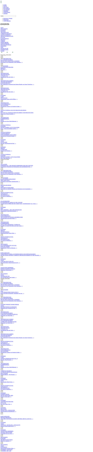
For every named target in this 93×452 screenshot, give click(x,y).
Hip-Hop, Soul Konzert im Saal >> (8, 143)
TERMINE (5, 11)
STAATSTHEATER (5, 201)
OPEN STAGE (4, 98)
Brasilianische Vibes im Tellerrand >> (9, 248)
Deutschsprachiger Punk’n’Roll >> (8, 233)
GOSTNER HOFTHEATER (7, 67)
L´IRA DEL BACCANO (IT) (7, 261)
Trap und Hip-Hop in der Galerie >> (8, 277)
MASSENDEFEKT (5, 232)
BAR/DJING (3, 46)
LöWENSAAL (4, 379)
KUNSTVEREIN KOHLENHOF (8, 179)
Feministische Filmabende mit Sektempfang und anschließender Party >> (16, 166)
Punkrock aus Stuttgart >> (6, 150)
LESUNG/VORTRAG (6, 35)
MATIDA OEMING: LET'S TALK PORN (10, 127)
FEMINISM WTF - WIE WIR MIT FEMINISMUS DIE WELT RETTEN (17, 165)
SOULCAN (3, 402)
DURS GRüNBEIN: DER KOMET (8, 134)
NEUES (5, 6)
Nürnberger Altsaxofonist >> (7, 270)
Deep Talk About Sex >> (6, 158)
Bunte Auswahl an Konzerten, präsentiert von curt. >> (12, 293)
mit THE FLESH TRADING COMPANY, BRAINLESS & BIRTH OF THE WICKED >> (21, 255)
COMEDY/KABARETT (6, 33)
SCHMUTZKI (4, 149)
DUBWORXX (4, 447)
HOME (5, 5)
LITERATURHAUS (5, 133)
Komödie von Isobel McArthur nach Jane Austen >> (12, 225)
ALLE (2, 27)
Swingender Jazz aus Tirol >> (7, 433)
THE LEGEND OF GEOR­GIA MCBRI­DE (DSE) (12, 217)
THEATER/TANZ (5, 32)
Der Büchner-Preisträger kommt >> (8, 136)
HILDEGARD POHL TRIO (7, 395)
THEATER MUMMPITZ (6, 82)
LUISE (2, 96)
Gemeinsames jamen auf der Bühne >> (9, 99)
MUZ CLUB (3, 409)
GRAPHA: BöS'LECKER (6, 432)
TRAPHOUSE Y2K (5, 276)
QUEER (2, 51)
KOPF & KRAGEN (5, 252)
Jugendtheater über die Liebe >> (8, 77)
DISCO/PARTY (4, 28)
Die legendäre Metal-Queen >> (7, 382)
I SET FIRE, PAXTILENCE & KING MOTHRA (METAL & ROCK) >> (17, 418)
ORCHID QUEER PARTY (7, 439)
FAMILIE (3, 41)
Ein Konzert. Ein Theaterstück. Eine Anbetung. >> (12, 62)
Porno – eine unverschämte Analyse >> (9, 128)
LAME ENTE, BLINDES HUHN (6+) (9, 314)
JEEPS (2, 120)
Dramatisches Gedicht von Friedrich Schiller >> (11, 106)
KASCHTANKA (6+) (5, 83)
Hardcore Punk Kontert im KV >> (8, 426)
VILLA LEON (4, 164)
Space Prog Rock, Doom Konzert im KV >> (10, 262)
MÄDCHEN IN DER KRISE (7, 187)
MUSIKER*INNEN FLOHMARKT (9, 307)
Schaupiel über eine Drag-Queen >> (8, 218)
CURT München (7, 20)
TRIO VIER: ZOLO (5, 180)
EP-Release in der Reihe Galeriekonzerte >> (10, 181)
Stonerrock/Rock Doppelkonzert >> (8, 411)
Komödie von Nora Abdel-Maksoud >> (9, 121)
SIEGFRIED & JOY (5, 195)
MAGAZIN (6, 7)
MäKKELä (3, 68)
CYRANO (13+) (4, 75)
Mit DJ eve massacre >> (6, 441)
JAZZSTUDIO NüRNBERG (7, 267)
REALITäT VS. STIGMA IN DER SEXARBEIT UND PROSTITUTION (17, 112)
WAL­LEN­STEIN (4, 105)
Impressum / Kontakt (7, 18)
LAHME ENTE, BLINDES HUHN (8, 321)
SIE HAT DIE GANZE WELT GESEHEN (10, 61)
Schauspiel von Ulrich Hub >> (7, 315)
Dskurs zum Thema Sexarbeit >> (8, 113)
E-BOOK (5, 13)
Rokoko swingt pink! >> (6, 396)
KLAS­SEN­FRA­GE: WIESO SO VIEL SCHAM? (11, 202)
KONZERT (3, 30)
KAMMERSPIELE (5, 118)
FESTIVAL (3, 31)
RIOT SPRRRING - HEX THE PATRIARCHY (11, 209)
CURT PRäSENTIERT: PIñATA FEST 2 (9, 292)
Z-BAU (2, 141)
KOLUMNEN (6, 8)
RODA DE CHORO (5, 246)
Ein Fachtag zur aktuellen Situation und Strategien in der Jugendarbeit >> (16, 188)
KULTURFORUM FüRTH (7, 59)
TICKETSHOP (6, 12)
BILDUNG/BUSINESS (6, 44)
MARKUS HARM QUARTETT (8, 268)
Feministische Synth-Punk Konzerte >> (9, 211)
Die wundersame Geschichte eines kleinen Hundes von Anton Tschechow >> (17, 84)
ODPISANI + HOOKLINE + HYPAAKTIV (10, 425)
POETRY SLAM (4, 48)
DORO (2, 380)
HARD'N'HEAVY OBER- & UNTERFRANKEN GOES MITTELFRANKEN (18, 254)
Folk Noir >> (4, 69)
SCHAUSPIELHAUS (5, 104)
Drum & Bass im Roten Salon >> (8, 448)
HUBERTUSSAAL (5, 394)
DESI (2, 111)
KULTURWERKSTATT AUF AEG (8, 245)
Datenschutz (6, 19)
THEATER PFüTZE (5, 74)
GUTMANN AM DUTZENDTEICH (9, 372)
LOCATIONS (6, 9)
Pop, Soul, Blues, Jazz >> (6, 404)
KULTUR (3, 37)
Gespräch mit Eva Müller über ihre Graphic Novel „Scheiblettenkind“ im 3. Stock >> (19, 203)
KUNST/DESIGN (5, 38)
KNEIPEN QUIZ (4, 49)
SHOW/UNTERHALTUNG (7, 36)
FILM (2, 47)
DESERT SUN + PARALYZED (8, 410)
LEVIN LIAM (4, 142)
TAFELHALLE (4, 193)
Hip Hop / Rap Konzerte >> (7, 359)
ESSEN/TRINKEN (5, 43)
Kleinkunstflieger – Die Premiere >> (8, 374)
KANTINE (3, 126)
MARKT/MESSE (4, 42)
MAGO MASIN (4, 373)
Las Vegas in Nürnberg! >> (7, 196)
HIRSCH (3, 148)
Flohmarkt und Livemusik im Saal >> (9, 308)
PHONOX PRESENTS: (6, 417)
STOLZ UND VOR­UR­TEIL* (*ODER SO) (10, 224)
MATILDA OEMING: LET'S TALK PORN (10, 157)
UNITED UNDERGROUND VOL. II (9, 358)
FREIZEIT (3, 39)
